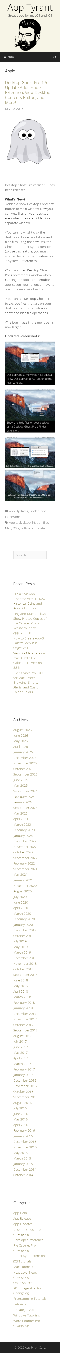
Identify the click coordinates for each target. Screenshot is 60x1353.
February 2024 (24, 796)
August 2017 (22, 1036)
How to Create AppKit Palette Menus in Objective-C (28, 643)
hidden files (40, 522)
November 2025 (25, 763)
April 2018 (20, 991)
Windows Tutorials (26, 1315)
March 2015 (22, 1158)
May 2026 (20, 741)
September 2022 (25, 858)
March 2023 (22, 824)
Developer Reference (28, 1240)
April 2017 (20, 1058)
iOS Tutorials (22, 1261)
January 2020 (23, 924)
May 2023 (20, 813)
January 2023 (23, 835)
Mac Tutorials (23, 1267)
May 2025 (20, 785)
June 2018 (20, 980)
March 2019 (22, 952)
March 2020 (22, 913)
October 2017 (23, 1025)
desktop (25, 522)
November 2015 (25, 1147)
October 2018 (23, 969)
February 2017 (24, 1069)
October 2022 (23, 852)
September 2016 (25, 1097)
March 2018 (22, 997)
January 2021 (23, 880)
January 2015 (23, 1164)
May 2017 (20, 1052)
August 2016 (22, 1103)
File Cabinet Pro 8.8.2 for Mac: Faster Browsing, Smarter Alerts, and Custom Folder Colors (28, 682)
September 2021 (25, 869)
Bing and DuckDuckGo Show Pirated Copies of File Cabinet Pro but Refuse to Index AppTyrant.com (29, 623)
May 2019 (20, 947)
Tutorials (19, 1304)
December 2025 (24, 758)
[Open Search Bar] (55, 57)
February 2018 (24, 1002)
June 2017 (20, 1047)
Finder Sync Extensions (29, 1256)
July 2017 (20, 1041)
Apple (13, 522)
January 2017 (23, 1075)
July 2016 (20, 1108)
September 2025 (25, 774)
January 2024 (23, 802)
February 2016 (24, 1130)
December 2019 (24, 930)
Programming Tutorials (29, 1298)
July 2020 (20, 897)
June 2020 (20, 902)
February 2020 (24, 919)
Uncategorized (23, 1309)
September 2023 (25, 808)
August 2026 (22, 730)
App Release (22, 1218)
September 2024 (25, 791)
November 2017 (25, 1019)
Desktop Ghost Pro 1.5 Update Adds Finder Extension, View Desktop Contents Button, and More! (27, 92)
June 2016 (20, 1114)
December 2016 (24, 1080)
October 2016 (23, 1091)
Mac (8, 528)
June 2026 (20, 735)
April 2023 (20, 819)
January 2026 (23, 752)
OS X (16, 528)
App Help (20, 1213)
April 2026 (20, 746)
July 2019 (20, 941)
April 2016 (20, 1125)
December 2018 (24, 958)
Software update (33, 528)
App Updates (18, 511)
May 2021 (20, 874)
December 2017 (24, 1014)
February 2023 (24, 830)
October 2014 (23, 1175)
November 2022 (25, 847)
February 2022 (24, 863)
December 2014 (24, 1169)
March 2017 (22, 1064)
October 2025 (23, 769)
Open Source (22, 1283)
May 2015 (20, 1153)
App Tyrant (30, 7)
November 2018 (25, 963)
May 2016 (20, 1119)
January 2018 (23, 1008)
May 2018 (20, 986)
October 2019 (23, 936)
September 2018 (25, 974)
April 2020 (20, 908)
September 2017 (25, 1030)
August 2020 (22, 891)
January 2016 (23, 1136)
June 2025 (20, 780)
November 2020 (25, 885)
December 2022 (24, 841)
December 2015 (24, 1141)
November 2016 (25, 1086)
